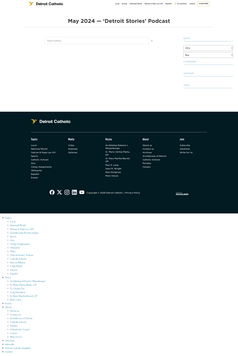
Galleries (72, 152)
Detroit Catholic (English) (17, 348)
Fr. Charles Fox (17, 288)
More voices (16, 299)
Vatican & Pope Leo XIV (153, 4)
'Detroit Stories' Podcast (21, 255)
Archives (147, 152)
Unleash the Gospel (19, 329)
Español (168, 4)
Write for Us (186, 152)
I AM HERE (16, 266)
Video (71, 145)
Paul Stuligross (113, 172)
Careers (146, 167)
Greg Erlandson (17, 292)
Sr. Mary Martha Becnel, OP (117, 160)
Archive (9, 351)
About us (147, 145)
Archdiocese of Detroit (154, 156)
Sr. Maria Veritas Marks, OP (117, 153)
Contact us (148, 149)
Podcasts (73, 149)
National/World (136, 4)
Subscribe (203, 3)
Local (117, 4)
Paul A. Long (111, 165)
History (13, 269)
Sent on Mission (17, 262)
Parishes (147, 163)
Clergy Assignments (41, 167)
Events (124, 4)
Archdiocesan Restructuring (24, 232)
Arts (33, 163)
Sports (34, 156)
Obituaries (36, 170)
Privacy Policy (132, 193)
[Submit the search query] (152, 40)
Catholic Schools (39, 160)
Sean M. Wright (113, 168)
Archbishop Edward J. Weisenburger (116, 146)
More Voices (111, 176)
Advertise (185, 149)
